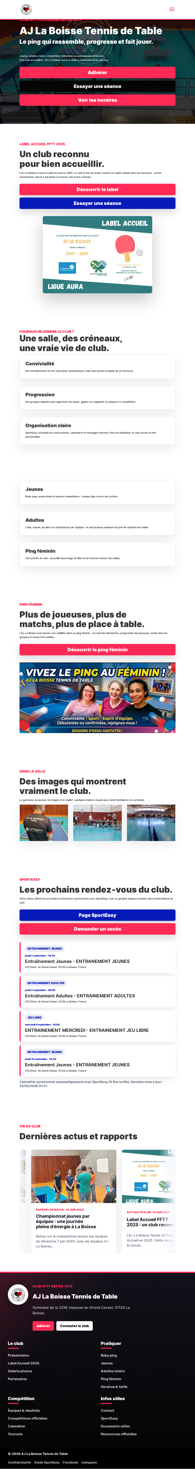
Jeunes (107, 1363)
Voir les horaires (97, 100)
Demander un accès (97, 929)
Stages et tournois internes (131, 1223)
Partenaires (17, 1379)
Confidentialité (19, 1462)
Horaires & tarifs (114, 1387)
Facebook (70, 1462)
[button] (44, 822)
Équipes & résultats (24, 1410)
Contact (107, 1410)
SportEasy (109, 1418)
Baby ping (109, 1355)
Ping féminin (111, 1379)
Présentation (18, 1355)
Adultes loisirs (113, 1371)
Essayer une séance (97, 86)
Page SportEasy (97, 915)
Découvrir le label (97, 189)
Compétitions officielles (27, 1418)
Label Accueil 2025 (23, 1363)
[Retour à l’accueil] (18, 1294)
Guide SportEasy (47, 1462)
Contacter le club (74, 1326)
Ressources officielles (119, 1434)
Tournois (15, 1434)
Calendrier (16, 1426)
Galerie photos (20, 1371)
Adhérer (97, 72)
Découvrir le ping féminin (98, 649)
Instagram (89, 1462)
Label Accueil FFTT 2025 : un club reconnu (36, 1222)
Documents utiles (115, 1426)
